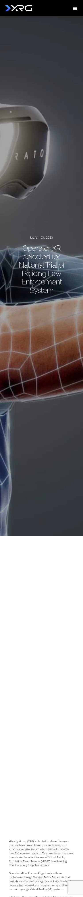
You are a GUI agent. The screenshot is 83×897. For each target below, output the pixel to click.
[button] (75, 8)
